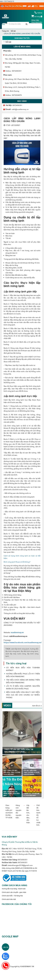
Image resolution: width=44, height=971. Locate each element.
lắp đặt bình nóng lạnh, (29, 651)
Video (7, 705)
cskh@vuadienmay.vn (20, 109)
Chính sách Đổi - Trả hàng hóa (12, 895)
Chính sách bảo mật (9, 899)
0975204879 (17, 95)
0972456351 (17, 71)
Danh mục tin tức (22, 38)
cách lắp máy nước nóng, (16, 653)
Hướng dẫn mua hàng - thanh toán (14, 888)
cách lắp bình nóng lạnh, (20, 648)
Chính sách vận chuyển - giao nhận (14, 892)
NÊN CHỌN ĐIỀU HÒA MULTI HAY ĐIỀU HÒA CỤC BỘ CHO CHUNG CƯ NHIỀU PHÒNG (23, 695)
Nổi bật (13, 31)
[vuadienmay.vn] (14, 877)
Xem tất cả (36, 705)
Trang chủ (5, 31)
